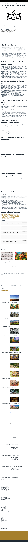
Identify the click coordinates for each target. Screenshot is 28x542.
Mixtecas (2, 509)
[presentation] (7, 256)
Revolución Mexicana (4, 520)
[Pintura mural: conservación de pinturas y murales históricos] (14, 450)
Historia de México (3, 499)
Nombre (2, 285)
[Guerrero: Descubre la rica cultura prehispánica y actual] (14, 472)
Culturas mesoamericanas (4, 490)
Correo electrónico (13, 285)
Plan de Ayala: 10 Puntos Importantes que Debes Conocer (10, 335)
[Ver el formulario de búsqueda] (26, 0)
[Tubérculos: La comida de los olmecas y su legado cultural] (14, 374)
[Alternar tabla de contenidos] (15, 29)
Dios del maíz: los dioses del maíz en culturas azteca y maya (20, 262)
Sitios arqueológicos (4, 522)
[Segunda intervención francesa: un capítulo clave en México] (14, 357)
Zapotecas (2, 527)
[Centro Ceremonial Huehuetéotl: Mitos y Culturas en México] (14, 399)
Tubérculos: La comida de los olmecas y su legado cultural (10, 378)
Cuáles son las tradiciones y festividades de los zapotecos (10, 387)
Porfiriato (2, 517)
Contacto (2, 536)
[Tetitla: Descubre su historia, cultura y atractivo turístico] (14, 322)
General (2, 496)
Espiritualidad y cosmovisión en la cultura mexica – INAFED (10, 215)
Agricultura (2, 479)
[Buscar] (26, 293)
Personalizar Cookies (3, 535)
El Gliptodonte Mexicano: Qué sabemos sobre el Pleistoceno (10, 444)
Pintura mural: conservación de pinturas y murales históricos (10, 455)
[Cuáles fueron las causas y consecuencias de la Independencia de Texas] (14, 461)
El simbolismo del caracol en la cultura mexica (8, 31)
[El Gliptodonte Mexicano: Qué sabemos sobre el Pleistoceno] (14, 439)
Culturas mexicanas (3, 491)
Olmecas (2, 510)
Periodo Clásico (3, 512)
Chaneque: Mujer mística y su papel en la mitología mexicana (10, 318)
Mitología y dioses (3, 508)
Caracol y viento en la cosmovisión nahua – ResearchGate (10, 216)
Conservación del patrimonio (5, 487)
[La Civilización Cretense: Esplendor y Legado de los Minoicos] (14, 407)
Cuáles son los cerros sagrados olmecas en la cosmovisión (10, 310)
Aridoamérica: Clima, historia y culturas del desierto (9, 302)
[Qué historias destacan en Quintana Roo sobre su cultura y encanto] (14, 348)
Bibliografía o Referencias (5, 38)
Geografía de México (4, 497)
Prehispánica (3, 518)
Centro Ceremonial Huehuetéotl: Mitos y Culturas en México (10, 403)
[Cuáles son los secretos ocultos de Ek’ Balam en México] (14, 391)
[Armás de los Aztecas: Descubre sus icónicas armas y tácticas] (14, 427)
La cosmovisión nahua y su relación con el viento (8, 30)
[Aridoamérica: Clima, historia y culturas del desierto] (14, 298)
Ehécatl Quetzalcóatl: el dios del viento (7, 32)
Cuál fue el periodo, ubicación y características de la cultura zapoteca (7, 262)
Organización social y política (5, 511)
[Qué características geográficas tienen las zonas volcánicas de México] (14, 416)
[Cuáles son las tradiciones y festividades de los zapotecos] (14, 383)
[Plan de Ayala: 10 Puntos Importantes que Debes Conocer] (14, 331)
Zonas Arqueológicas (4, 528)
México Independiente (4, 507)
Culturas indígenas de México (5, 489)
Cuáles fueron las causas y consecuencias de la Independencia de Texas (12, 466)
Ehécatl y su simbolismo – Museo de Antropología (9, 218)
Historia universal (3, 500)
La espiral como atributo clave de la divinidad (8, 33)
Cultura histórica (3, 488)
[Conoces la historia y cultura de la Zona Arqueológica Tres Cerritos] (14, 365)
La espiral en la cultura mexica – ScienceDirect (8, 217)
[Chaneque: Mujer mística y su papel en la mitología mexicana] (14, 314)
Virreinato (2, 526)
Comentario (3, 274)
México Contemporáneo (4, 506)
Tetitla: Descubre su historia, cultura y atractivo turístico (10, 326)
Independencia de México (4, 501)
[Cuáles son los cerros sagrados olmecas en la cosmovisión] (14, 306)
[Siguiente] (26, 259)
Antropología (3, 480)
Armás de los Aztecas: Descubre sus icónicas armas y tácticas (11, 433)
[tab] (12, 266)
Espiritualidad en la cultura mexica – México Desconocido (10, 214)
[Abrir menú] (25, 0)
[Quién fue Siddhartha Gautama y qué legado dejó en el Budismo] (14, 340)
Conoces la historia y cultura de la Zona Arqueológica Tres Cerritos (11, 369)
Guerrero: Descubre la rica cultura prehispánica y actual (10, 477)
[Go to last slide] (1, 259)
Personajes (2, 516)
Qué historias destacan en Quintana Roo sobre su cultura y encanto (11, 352)
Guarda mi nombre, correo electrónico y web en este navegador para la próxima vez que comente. (13, 288)
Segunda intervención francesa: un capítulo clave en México (10, 361)
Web (20, 285)
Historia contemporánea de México (6, 498)
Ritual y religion (3, 521)
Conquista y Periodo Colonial (5, 486)
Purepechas (2, 519)
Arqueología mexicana (4, 481)
